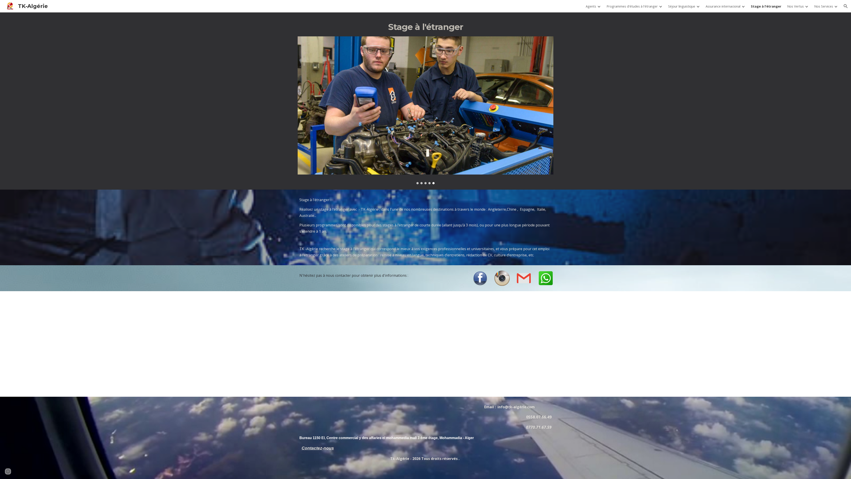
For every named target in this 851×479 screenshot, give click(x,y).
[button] (845, 6)
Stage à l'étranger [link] (766, 6)
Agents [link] (591, 6)
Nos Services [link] (823, 6)
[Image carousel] (425, 110)
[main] (425, 27)
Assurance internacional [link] (723, 6)
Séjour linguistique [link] (681, 6)
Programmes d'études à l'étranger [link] (632, 6)
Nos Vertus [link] (795, 6)
